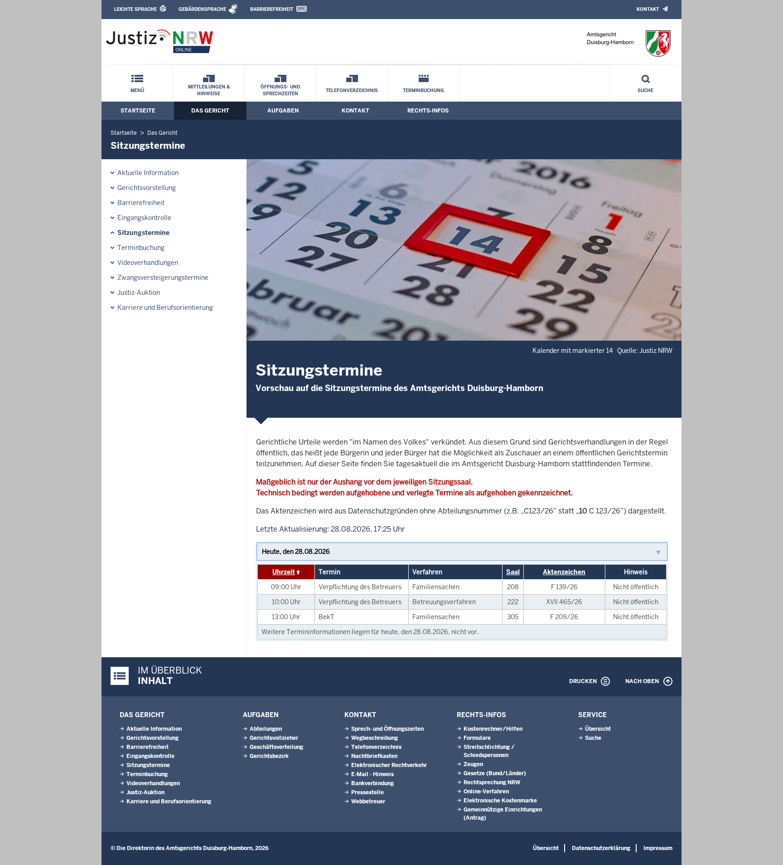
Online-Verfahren (486, 791)
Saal (513, 572)
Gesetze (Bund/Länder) (495, 773)
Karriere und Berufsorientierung (165, 307)
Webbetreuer (368, 801)
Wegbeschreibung (374, 738)
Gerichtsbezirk (269, 756)
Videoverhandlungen (147, 263)
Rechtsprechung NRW (492, 782)
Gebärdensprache (202, 9)
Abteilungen (266, 729)
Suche (645, 90)
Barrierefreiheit (271, 9)
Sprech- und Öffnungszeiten (387, 729)
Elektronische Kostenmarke (500, 800)
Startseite (138, 110)
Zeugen (473, 764)
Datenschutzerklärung (601, 848)
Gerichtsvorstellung (146, 188)
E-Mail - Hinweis (372, 774)
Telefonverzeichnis (352, 90)
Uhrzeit (283, 572)
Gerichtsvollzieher (274, 738)
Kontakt (648, 9)
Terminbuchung (423, 90)
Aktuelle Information (148, 173)
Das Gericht (210, 110)
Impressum (657, 848)
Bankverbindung (372, 783)
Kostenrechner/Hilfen (493, 729)
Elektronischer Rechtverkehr (389, 765)
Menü (137, 90)
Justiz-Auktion (138, 292)
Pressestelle (367, 792)
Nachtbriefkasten (374, 756)
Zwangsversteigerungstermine (162, 278)
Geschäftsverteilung (276, 747)
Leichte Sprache (135, 9)
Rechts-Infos (428, 110)
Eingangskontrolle (144, 218)
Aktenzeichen (564, 572)
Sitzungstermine (143, 233)
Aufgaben (283, 110)
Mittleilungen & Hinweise (209, 90)
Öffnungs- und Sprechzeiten (280, 90)
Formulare (477, 738)
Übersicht (598, 729)
